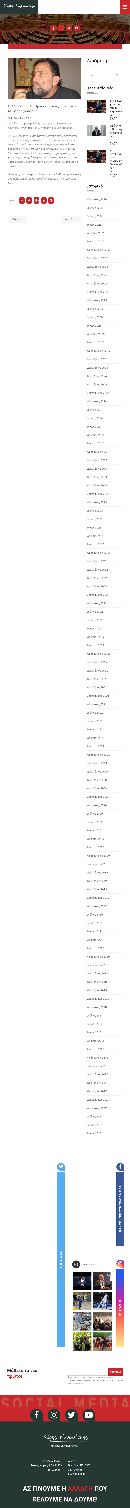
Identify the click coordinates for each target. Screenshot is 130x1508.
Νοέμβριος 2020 (97, 780)
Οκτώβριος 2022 (97, 586)
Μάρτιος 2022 (95, 645)
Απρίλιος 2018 (96, 1040)
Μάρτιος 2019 (95, 948)
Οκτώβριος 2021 (97, 687)
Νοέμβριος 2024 (97, 376)
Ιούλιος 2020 (95, 813)
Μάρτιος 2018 (95, 1049)
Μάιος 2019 (94, 931)
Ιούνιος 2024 (95, 418)
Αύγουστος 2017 (97, 1108)
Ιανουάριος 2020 (97, 864)
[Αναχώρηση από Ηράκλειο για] (82, 1301)
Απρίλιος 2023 (96, 536)
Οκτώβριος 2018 (97, 990)
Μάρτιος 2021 (95, 746)
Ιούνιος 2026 (95, 216)
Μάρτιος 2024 (95, 443)
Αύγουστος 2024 (97, 401)
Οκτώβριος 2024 (97, 384)
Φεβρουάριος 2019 (98, 956)
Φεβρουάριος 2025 (98, 350)
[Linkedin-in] (61, 28)
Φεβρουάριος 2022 (98, 653)
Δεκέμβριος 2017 (97, 1074)
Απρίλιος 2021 (96, 737)
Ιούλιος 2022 (95, 611)
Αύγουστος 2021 (97, 704)
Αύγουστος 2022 (97, 603)
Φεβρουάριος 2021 (98, 754)
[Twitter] (69, 28)
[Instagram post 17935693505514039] (82, 1281)
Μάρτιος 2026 (95, 241)
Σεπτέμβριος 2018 (98, 998)
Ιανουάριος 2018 (97, 1066)
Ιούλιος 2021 (95, 712)
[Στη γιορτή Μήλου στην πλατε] (82, 1321)
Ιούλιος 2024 (95, 409)
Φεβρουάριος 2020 (98, 855)
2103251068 (75, 1469)
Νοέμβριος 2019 (97, 881)
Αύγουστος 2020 (97, 805)
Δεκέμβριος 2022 (97, 569)
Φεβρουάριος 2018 (98, 1057)
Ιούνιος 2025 (95, 317)
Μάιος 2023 (94, 527)
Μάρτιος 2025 (95, 342)
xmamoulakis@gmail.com (65, 1445)
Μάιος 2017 (94, 1133)
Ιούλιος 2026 (95, 207)
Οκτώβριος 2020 (97, 788)
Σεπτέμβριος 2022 (98, 594)
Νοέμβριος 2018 (97, 981)
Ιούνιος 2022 (95, 620)
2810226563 (55, 1469)
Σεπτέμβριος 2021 (98, 695)
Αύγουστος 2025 (97, 300)
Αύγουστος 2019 (97, 906)
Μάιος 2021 (94, 729)
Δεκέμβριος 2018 (97, 973)
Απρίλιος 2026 (96, 233)
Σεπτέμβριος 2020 (98, 796)
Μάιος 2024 (94, 426)
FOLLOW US (61, 1259)
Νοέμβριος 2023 (97, 477)
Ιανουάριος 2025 (97, 359)
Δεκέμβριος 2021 (97, 670)
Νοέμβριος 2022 (97, 578)
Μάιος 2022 (94, 628)
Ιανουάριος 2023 (97, 561)
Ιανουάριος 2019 (97, 965)
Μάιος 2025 (94, 325)
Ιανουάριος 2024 (97, 460)
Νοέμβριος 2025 (97, 275)
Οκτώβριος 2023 (97, 485)
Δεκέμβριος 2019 (97, 872)
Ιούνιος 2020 (95, 822)
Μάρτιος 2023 (95, 544)
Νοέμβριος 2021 (97, 679)
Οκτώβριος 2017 (97, 1091)
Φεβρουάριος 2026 (98, 249)
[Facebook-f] (53, 28)
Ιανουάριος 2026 (97, 258)
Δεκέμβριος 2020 (97, 771)
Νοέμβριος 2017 (97, 1082)
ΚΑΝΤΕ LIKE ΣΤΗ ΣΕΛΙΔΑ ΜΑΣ (120, 1208)
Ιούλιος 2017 (95, 1116)
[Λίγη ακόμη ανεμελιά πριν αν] (102, 1341)
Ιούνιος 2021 (95, 721)
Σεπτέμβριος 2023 (98, 493)
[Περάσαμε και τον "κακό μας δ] (102, 1301)
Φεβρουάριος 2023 (98, 552)
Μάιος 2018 (94, 1032)
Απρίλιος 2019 (96, 939)
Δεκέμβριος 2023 (97, 468)
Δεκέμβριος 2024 (97, 367)
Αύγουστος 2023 (97, 502)
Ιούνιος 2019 (95, 923)
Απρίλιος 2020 (96, 838)
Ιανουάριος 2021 (97, 763)
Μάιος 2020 (94, 830)
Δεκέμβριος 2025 (97, 266)
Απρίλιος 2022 (96, 637)
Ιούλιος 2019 (95, 914)
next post (70, 219)
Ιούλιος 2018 (95, 1015)
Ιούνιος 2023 (95, 519)
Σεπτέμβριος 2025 (98, 292)
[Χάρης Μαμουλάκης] (19, 7)
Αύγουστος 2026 (97, 199)
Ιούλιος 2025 (95, 308)
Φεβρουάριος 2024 (98, 451)
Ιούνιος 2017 (95, 1125)
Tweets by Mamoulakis (25, 1165)
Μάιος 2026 (94, 224)
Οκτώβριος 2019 (97, 889)
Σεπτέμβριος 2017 (98, 1099)
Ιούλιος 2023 (95, 510)
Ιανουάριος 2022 (97, 662)
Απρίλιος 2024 (96, 435)
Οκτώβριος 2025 (97, 283)
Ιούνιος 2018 (95, 1024)
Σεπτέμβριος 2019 (98, 897)
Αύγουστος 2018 (97, 1007)
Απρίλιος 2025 (96, 334)
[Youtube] (77, 28)
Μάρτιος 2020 (95, 847)
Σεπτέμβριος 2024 (98, 393)
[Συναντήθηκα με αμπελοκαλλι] (82, 1341)
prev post (18, 219)
